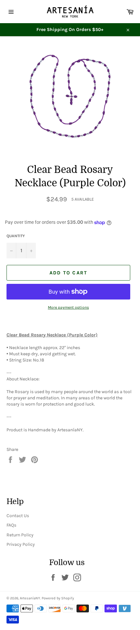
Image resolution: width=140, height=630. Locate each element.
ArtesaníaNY (30, 598)
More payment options (68, 307)
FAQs (11, 525)
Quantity (16, 236)
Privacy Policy (21, 544)
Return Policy (20, 535)
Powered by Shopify (58, 598)
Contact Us (18, 515)
